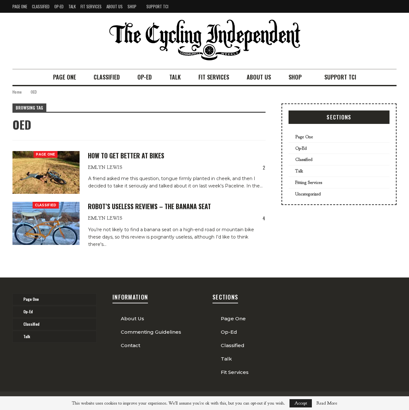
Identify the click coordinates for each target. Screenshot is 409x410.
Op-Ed (59, 6)
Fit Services (91, 6)
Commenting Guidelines (151, 332)
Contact (130, 345)
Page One (19, 6)
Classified (41, 6)
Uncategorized (308, 194)
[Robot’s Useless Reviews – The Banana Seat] (46, 223)
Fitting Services (308, 182)
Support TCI (157, 6)
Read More (326, 403)
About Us (114, 6)
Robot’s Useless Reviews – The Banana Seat (149, 206)
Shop (131, 6)
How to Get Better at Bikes (126, 155)
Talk (72, 6)
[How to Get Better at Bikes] (46, 172)
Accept (300, 403)
